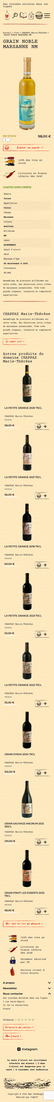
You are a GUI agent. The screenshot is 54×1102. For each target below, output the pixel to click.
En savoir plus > (15, 341)
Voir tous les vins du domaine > (24, 923)
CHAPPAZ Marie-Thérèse (17, 187)
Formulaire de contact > (19, 1027)
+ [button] (45, 426)
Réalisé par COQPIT (27, 1097)
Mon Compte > (13, 1036)
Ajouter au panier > (30, 147)
